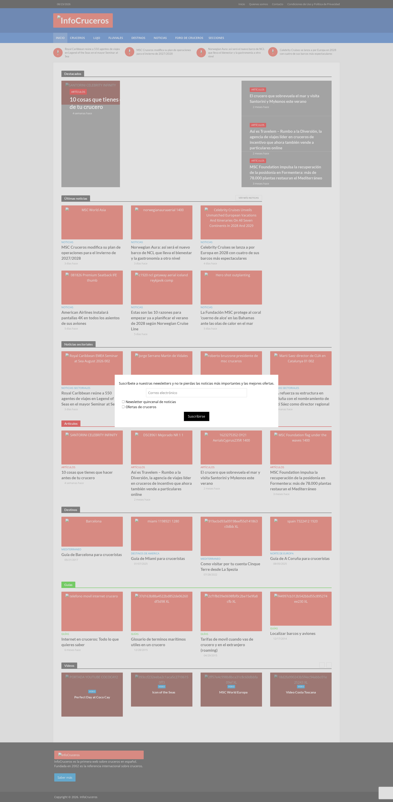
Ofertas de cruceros (141, 407)
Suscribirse (196, 416)
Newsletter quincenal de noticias (151, 401)
